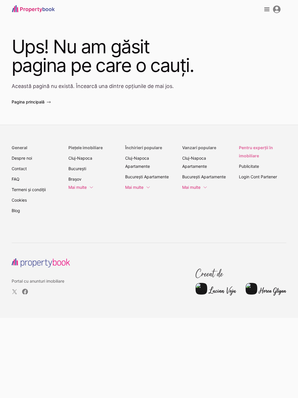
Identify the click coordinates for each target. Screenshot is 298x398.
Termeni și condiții (29, 189)
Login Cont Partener (258, 176)
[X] (14, 292)
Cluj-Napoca (80, 158)
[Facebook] (25, 292)
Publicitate (249, 166)
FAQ (15, 179)
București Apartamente (147, 176)
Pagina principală (28, 101)
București (77, 168)
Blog (16, 210)
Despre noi (22, 158)
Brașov (74, 179)
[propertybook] (41, 263)
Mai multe (77, 187)
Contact (19, 168)
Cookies (19, 200)
